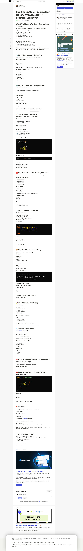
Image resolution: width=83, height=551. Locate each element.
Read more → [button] (34, 533)
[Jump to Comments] (10, 41)
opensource (26, 20)
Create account (70, 1)
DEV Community (66, 14)
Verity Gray (21, 5)
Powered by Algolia (41, 1)
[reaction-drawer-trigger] (10, 38)
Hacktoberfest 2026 (60, 60)
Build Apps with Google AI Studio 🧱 (28, 525)
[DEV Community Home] (10, 1)
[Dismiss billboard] (75, 536)
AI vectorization (19, 330)
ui (22, 20)
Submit (20, 498)
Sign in (40, 501)
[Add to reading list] (10, 45)
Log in (64, 1)
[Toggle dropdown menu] (51, 449)
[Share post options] (11, 52)
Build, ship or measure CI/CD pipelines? (30, 471)
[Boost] (10, 49)
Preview (25, 498)
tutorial (19, 20)
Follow (65, 8)
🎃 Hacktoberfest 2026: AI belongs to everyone (64, 54)
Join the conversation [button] (17, 549)
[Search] (13, 1)
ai (17, 20)
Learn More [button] (19, 485)
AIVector (25, 418)
